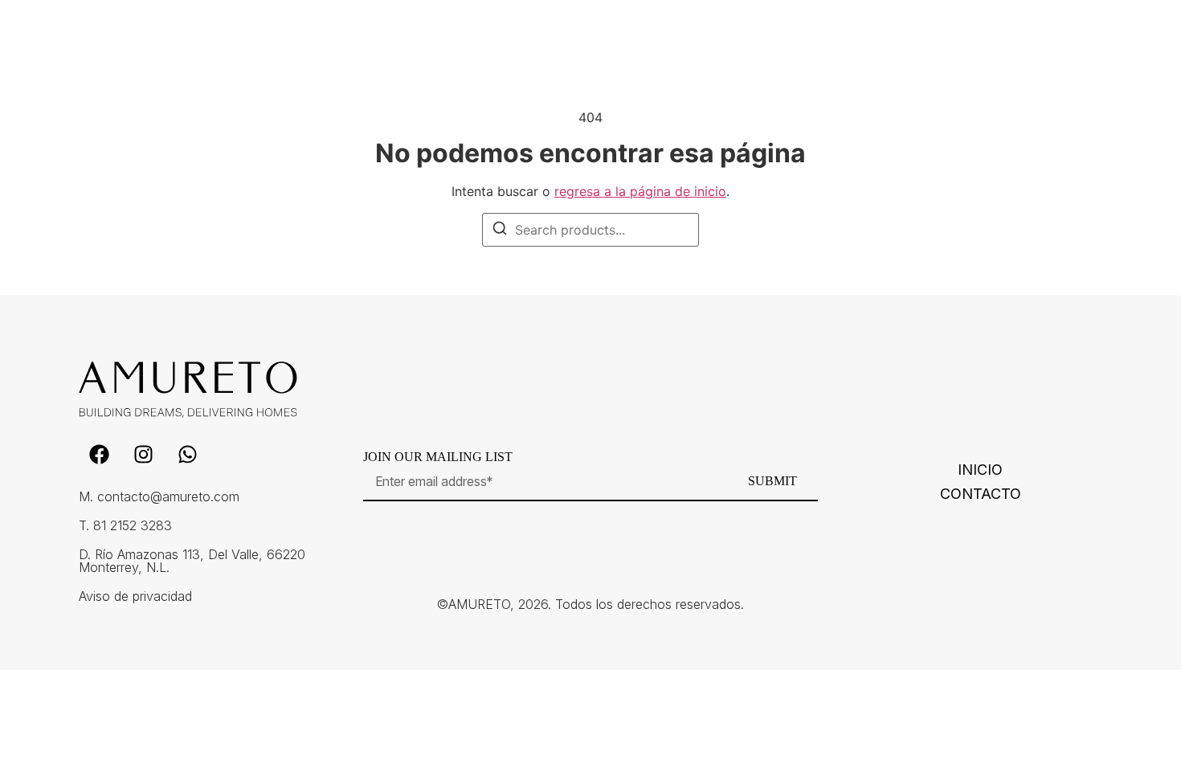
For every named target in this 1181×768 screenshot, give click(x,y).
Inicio (980, 470)
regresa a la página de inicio (640, 191)
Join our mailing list (438, 457)
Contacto (980, 494)
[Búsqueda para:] (590, 230)
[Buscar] (500, 230)
